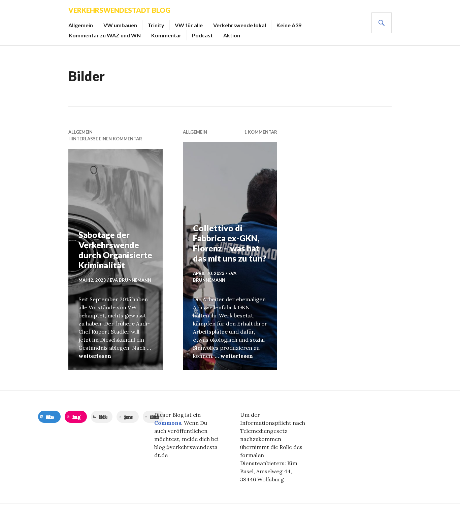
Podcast (202, 35)
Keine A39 (288, 25)
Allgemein (80, 25)
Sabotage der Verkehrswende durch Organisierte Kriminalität (115, 250)
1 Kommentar (260, 132)
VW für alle (189, 25)
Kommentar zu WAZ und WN (105, 35)
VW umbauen (120, 25)
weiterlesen (94, 355)
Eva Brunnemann (130, 280)
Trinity (155, 25)
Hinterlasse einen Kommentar (105, 138)
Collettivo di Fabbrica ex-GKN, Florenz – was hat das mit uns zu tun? (229, 243)
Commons (167, 422)
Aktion (231, 35)
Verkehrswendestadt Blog (119, 10)
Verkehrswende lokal (239, 25)
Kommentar (166, 35)
